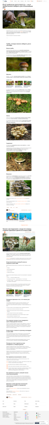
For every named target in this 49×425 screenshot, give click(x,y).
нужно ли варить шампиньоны (20, 203)
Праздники (37, 406)
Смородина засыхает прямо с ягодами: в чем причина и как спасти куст (19, 86)
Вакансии (15, 414)
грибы (11, 207)
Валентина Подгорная (11, 210)
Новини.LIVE (8, 258)
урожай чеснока (15, 394)
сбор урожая (19, 394)
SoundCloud (38, 416)
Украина (8, 207)
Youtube (27, 413)
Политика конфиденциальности (7, 414)
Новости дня (4, 406)
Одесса (15, 406)
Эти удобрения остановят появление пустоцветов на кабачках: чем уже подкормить (27, 295)
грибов (21, 31)
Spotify (38, 415)
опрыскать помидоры (15, 391)
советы (17, 207)
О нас (14, 413)
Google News (39, 414)
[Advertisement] (18, 39)
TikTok (38, 413)
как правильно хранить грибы (22, 201)
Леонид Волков (10, 397)
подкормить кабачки (13, 388)
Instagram (27, 416)
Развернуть (24, 409)
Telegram (27, 414)
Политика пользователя (6, 413)
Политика (25, 406)
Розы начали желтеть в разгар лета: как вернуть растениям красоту (9, 86)
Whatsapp (27, 419)
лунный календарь (9, 394)
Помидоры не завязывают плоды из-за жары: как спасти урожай (27, 86)
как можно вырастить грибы (20, 198)
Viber (26, 415)
